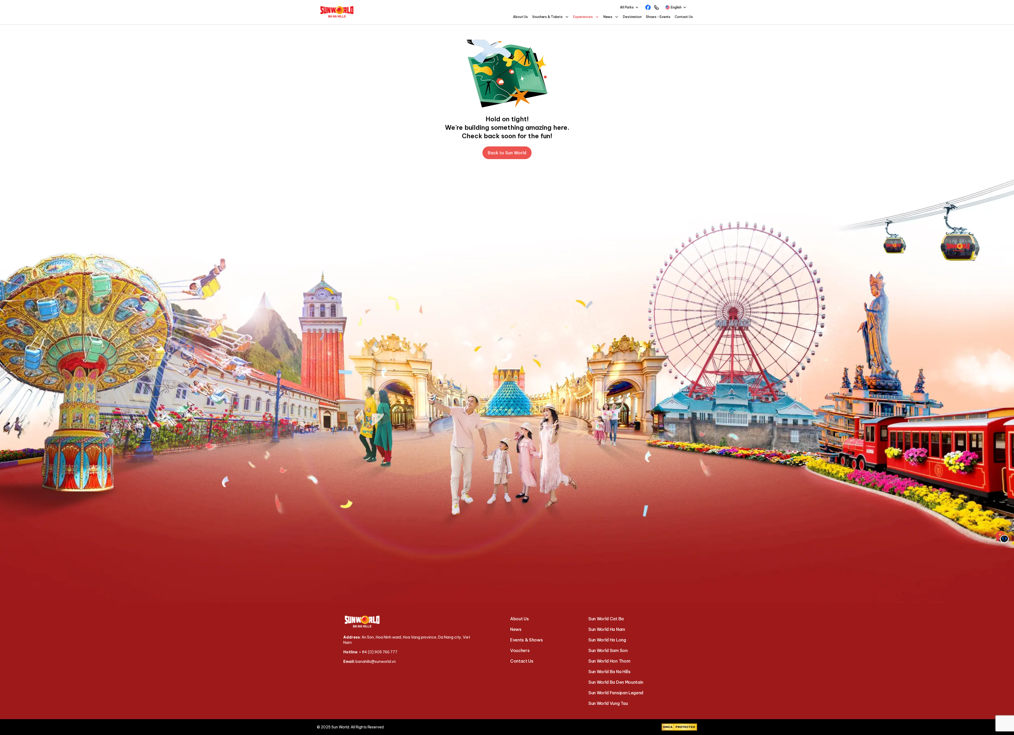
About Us (520, 17)
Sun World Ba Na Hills (609, 671)
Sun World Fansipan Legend (615, 692)
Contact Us (684, 17)
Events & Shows (526, 639)
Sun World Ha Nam (606, 629)
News (516, 629)
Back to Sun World (507, 152)
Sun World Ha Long (607, 639)
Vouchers (519, 650)
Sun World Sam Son (608, 650)
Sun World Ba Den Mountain (615, 682)
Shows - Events (658, 17)
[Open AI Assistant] (1002, 537)
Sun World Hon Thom (609, 661)
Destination (632, 17)
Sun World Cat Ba (606, 618)
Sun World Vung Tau (608, 703)
